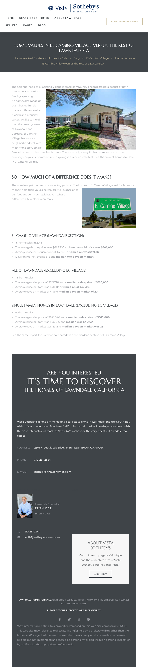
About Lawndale (68, 18)
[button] (124, 21)
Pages (28, 25)
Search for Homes (34, 18)
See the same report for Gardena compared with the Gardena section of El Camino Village (69, 335)
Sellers (11, 25)
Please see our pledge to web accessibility (74, 610)
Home (9, 18)
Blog (42, 25)
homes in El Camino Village (95, 185)
